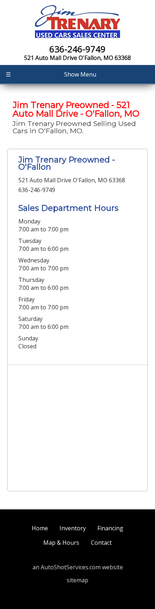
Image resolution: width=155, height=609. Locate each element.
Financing (110, 528)
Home (40, 528)
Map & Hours (61, 543)
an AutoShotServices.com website (77, 567)
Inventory (72, 528)
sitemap (77, 580)
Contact (101, 543)
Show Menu (51, 74)
